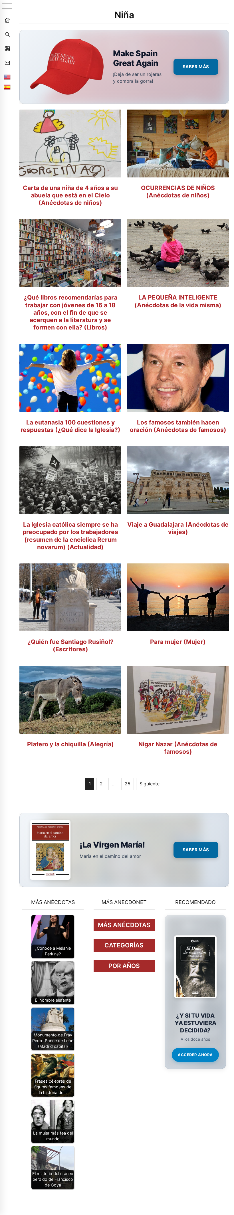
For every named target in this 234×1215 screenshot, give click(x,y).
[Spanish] (7, 87)
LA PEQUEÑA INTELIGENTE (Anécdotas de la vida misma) (177, 301)
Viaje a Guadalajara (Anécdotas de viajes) (178, 528)
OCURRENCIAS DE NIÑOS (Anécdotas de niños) (178, 191)
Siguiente (150, 784)
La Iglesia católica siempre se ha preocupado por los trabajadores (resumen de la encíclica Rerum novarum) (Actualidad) (70, 536)
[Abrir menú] (7, 6)
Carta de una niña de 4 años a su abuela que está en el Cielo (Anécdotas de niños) (70, 195)
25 (127, 784)
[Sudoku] (7, 48)
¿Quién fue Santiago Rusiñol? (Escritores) (70, 645)
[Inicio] (7, 20)
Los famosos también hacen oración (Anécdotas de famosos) (178, 426)
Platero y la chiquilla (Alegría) (70, 744)
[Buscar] (7, 34)
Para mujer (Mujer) (178, 641)
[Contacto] (7, 62)
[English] (7, 77)
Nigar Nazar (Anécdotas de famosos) (177, 748)
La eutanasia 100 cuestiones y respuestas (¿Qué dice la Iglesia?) (70, 426)
